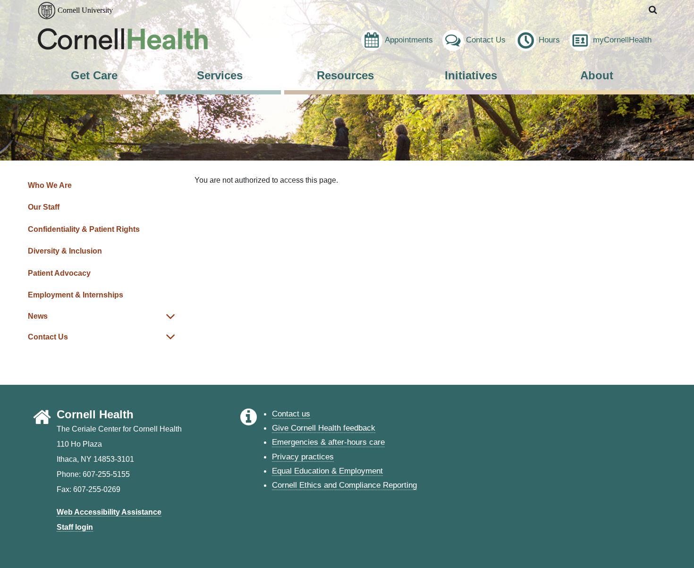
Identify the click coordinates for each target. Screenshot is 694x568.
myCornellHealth (622, 39)
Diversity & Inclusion (65, 251)
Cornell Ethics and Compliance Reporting (344, 485)
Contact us (291, 413)
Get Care (94, 75)
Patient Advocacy (59, 273)
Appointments (409, 39)
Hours (549, 39)
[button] (653, 10)
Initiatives (471, 75)
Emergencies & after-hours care (328, 442)
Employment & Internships (75, 295)
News (38, 316)
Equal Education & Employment (327, 470)
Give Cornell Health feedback (323, 427)
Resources (345, 75)
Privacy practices (303, 456)
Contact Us (486, 39)
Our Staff (43, 207)
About (596, 75)
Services (220, 75)
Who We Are (50, 185)
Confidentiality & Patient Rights (84, 229)
